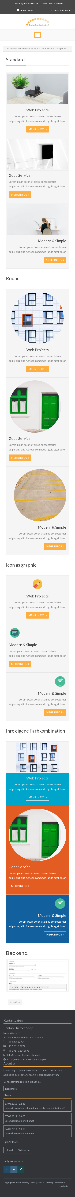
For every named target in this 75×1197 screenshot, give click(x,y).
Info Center (28, 10)
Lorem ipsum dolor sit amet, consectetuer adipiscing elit (35, 1108)
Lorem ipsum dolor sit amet (19, 1120)
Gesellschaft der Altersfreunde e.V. (22, 48)
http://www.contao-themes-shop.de (27, 1059)
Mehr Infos (36, 129)
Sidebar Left (25, 1150)
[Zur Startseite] (37, 22)
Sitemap (49, 1182)
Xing (20, 1169)
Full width (10, 1150)
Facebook (6, 1169)
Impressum (65, 10)
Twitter (13, 1169)
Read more (11, 1088)
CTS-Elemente (47, 48)
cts (70, 1186)
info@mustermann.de (27, 3)
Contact (55, 10)
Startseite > (15, 1002)
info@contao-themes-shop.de (23, 1055)
